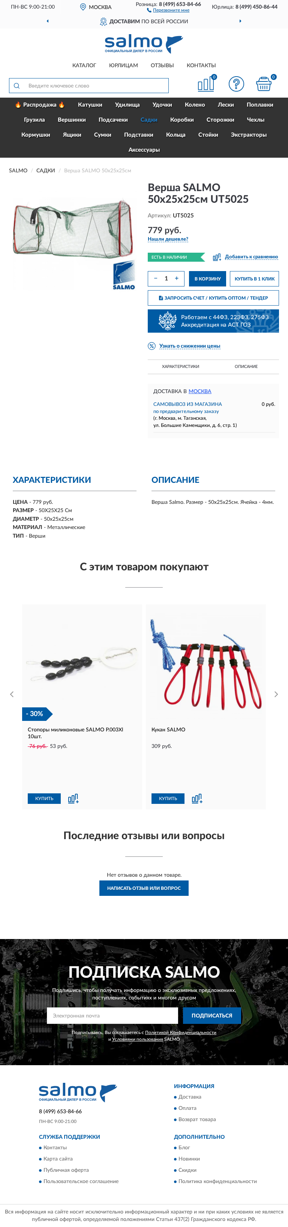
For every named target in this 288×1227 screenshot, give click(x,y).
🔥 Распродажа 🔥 (40, 105)
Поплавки (260, 105)
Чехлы (255, 120)
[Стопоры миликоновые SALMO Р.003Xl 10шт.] (82, 664)
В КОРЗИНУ (208, 279)
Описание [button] (246, 367)
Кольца (176, 135)
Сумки (102, 135)
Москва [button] (200, 391)
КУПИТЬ (44, 798)
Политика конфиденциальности (217, 1182)
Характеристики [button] (180, 367)
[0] (264, 84)
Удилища (127, 105)
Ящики (72, 135)
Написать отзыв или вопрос (144, 888)
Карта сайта (58, 1159)
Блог (184, 1148)
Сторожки (220, 120)
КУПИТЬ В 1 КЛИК (254, 279)
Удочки (162, 105)
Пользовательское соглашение (81, 1182)
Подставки (138, 135)
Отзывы (162, 65)
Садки (149, 120)
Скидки (187, 1170)
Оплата (187, 1108)
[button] (168, 10)
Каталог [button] (84, 65)
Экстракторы (249, 135)
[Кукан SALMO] (206, 664)
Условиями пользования (137, 1039)
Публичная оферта (66, 1170)
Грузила (34, 120)
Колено (195, 105)
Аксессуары (144, 150)
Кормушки (35, 135)
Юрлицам (123, 65)
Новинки (189, 1159)
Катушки (90, 105)
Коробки (182, 120)
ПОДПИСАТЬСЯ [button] (212, 1016)
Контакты (201, 65)
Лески (226, 105)
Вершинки (72, 120)
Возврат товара (197, 1119)
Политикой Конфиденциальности (180, 1032)
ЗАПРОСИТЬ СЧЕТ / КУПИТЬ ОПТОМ (216, 298)
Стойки (208, 135)
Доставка (189, 1097)
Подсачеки (113, 120)
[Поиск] (16, 85)
